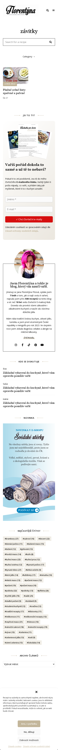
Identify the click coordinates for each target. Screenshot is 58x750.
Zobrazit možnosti (29, 740)
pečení (11, 585)
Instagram (16, 345)
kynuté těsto (13, 570)
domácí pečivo (14, 544)
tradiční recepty (15, 611)
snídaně (31, 601)
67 (6, 98)
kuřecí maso (13, 559)
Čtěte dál (29, 338)
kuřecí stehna (14, 564)
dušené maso (36, 544)
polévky (27, 590)
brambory (12, 538)
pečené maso (34, 580)
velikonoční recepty (36, 616)
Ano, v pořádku (29, 723)
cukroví (29, 538)
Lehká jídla (9, 84)
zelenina (26, 632)
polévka (11, 590)
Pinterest (36, 345)
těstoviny (35, 611)
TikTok (29, 345)
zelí (32, 637)
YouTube (42, 345)
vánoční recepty (38, 627)
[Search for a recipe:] (29, 42)
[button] (36, 691)
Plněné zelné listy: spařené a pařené (14, 91)
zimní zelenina (14, 642)
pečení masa (28, 585)
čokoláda (34, 642)
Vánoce (33, 621)
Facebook (22, 345)
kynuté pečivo (36, 564)
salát (29, 596)
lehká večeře (34, 570)
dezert (45, 538)
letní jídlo (12, 575)
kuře (29, 554)
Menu (54, 10)
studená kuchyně (15, 606)
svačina (36, 606)
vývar (10, 632)
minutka (46, 575)
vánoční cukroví (15, 627)
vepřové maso (14, 621)
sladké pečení (13, 601)
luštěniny (29, 575)
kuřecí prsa (33, 559)
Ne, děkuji (29, 731)
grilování (27, 549)
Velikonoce (13, 616)
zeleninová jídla (15, 637)
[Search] (50, 42)
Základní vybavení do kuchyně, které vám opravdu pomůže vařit (29, 374)
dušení (11, 549)
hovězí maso (13, 554)
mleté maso (13, 580)
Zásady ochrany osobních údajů (36, 746)
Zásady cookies (14, 746)
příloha (44, 590)
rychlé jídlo (12, 596)
